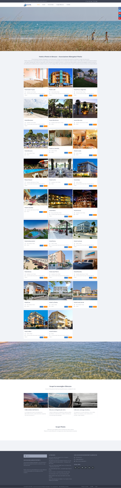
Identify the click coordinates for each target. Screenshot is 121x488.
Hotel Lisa (27, 302)
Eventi (43, 4)
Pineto (34, 92)
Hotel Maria (52, 210)
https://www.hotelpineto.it (81, 461)
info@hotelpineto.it (79, 459)
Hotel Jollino (28, 331)
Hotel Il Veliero (53, 331)
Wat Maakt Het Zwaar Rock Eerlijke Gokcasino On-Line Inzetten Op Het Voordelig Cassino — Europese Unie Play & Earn (60, 462)
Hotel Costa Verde (79, 302)
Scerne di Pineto (79, 92)
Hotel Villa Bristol (54, 120)
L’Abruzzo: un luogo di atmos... (82, 410)
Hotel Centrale (78, 241)
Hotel (26, 95)
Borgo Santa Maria (55, 212)
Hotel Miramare (29, 120)
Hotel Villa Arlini (78, 120)
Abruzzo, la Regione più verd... (57, 410)
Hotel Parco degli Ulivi (80, 89)
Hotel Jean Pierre (54, 271)
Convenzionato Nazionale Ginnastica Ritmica (36, 93)
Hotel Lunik (52, 89)
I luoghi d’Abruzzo (60, 4)
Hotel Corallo (77, 151)
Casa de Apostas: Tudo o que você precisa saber (59, 473)
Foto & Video (51, 4)
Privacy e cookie (84, 486)
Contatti (68, 4)
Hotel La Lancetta (54, 148)
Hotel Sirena (28, 271)
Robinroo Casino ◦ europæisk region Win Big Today (59, 471)
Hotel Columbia (29, 207)
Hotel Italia (77, 180)
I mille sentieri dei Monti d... (32, 410)
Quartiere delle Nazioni (56, 122)
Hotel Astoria (77, 210)
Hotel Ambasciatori (30, 241)
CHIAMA (45, 95)
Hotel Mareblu (78, 271)
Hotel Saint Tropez (30, 89)
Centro (52, 150)
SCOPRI (41, 95)
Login (96, 486)
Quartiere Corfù (30, 92)
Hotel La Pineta (53, 302)
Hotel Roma (52, 241)
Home (38, 4)
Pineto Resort (28, 180)
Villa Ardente (53, 92)
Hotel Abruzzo (28, 151)
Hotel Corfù (52, 180)
